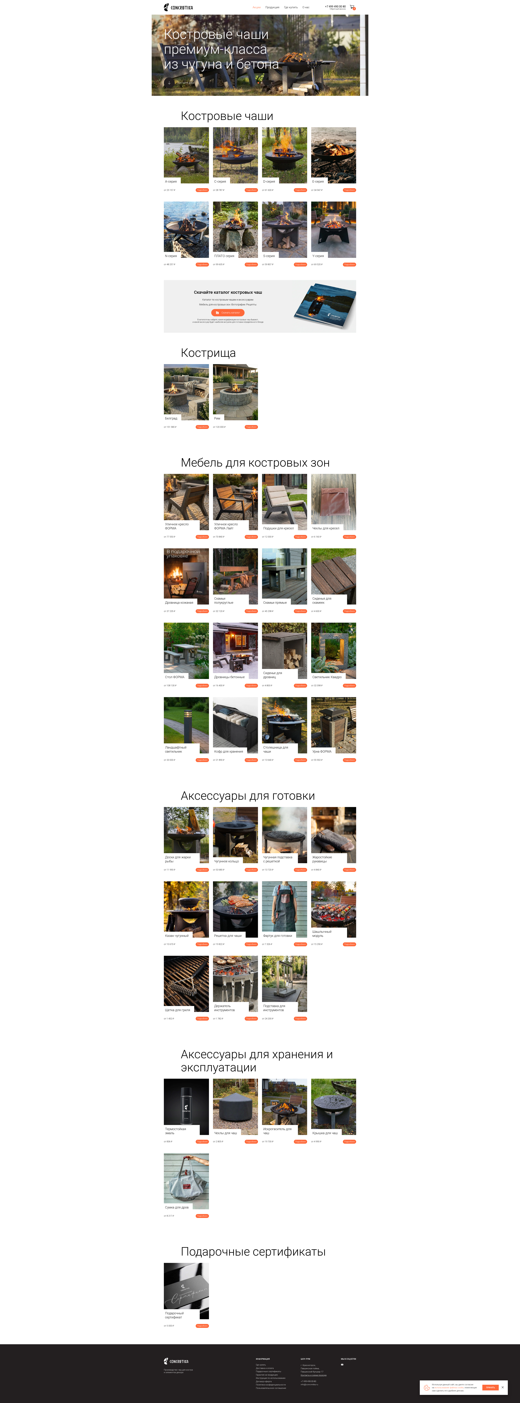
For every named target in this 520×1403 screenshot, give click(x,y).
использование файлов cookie (449, 1387)
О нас (306, 7)
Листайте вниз (185, 82)
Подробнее (202, 190)
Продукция (272, 7)
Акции (257, 7)
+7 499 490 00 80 (335, 6)
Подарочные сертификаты (268, 1371)
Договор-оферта (264, 1381)
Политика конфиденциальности (271, 1385)
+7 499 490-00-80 (308, 1381)
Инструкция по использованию (270, 1378)
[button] (258, 83)
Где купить (291, 7)
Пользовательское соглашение (271, 1388)
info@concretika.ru (309, 1384)
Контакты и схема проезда (313, 1375)
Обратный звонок (338, 9)
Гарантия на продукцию (267, 1375)
